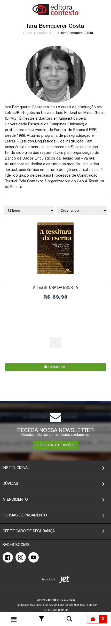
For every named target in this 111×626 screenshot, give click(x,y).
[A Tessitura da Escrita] (55, 248)
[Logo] (55, 14)
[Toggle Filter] (41, 619)
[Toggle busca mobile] (14, 619)
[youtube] (33, 557)
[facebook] (8, 557)
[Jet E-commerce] (55, 580)
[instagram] (20, 557)
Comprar (57, 367)
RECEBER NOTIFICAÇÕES (55, 445)
